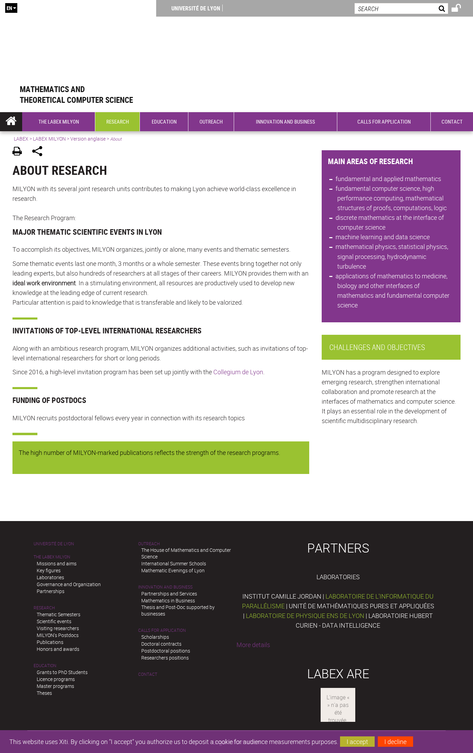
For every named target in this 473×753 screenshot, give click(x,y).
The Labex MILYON (52, 557)
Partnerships (50, 591)
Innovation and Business (165, 587)
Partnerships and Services (169, 593)
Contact (147, 674)
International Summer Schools (173, 563)
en (9, 8)
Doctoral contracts (161, 643)
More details (253, 644)
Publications (50, 642)
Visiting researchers (58, 628)
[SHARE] (39, 152)
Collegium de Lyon (238, 372)
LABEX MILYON (49, 138)
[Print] (19, 152)
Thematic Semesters (58, 614)
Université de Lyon (195, 8)
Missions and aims (57, 563)
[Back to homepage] (78, 42)
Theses (44, 693)
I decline (395, 741)
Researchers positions (165, 657)
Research (44, 608)
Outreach (149, 544)
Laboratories (50, 577)
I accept (357, 741)
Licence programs (56, 679)
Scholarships (155, 637)
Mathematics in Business (168, 600)
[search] (401, 8)
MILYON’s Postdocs (58, 635)
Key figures (49, 570)
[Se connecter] (460, 9)
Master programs (55, 686)
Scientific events (54, 621)
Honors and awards (58, 649)
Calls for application (162, 630)
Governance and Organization (69, 584)
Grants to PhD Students (62, 672)
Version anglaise (88, 138)
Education (45, 666)
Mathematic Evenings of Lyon (173, 570)
